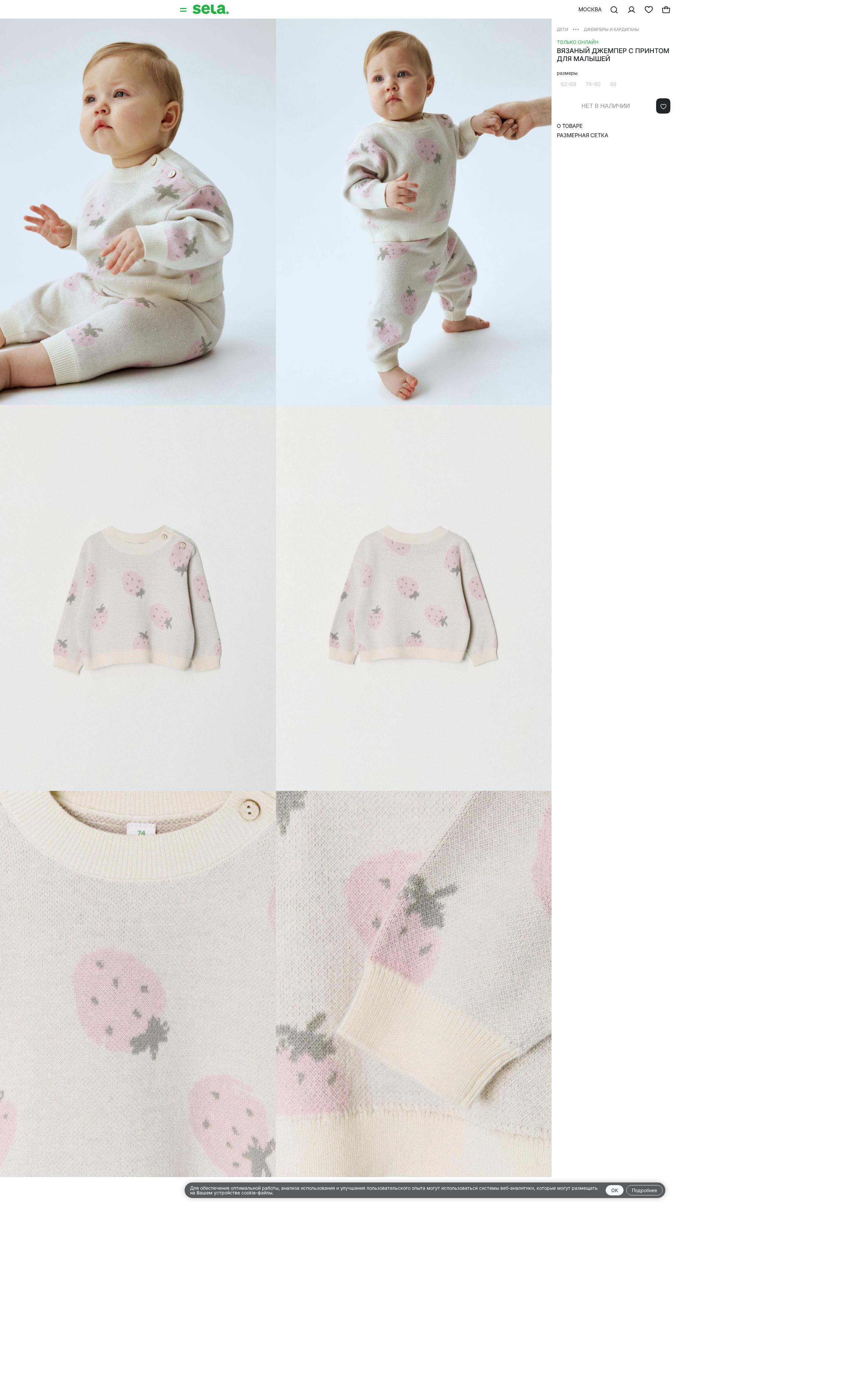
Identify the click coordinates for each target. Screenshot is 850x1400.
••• (575, 29)
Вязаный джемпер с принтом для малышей (613, 55)
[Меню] (184, 9)
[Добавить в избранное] (663, 106)
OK (614, 1190)
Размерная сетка (582, 135)
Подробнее (644, 1190)
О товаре (570, 126)
